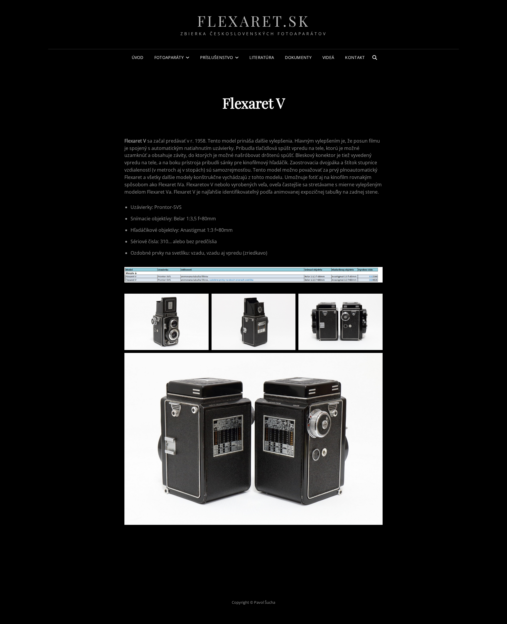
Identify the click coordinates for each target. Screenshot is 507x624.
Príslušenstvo (216, 57)
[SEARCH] (374, 57)
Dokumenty (298, 57)
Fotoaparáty (169, 57)
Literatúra (261, 57)
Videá (328, 57)
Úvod (137, 57)
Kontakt (355, 57)
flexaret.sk (253, 21)
